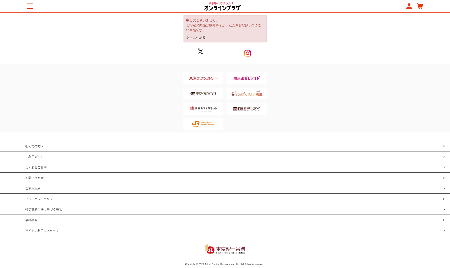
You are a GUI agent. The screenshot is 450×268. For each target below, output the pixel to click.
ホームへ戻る (196, 37)
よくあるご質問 (36, 167)
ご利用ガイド (34, 157)
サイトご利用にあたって (42, 230)
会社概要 (31, 220)
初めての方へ (34, 146)
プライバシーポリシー (40, 199)
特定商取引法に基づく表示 (43, 209)
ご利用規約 (33, 188)
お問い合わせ (34, 178)
